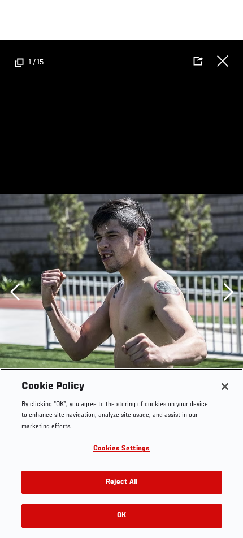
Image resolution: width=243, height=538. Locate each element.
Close (222, 61)
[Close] (224, 386)
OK (121, 515)
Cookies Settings (121, 449)
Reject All (121, 482)
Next (228, 291)
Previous (14, 291)
